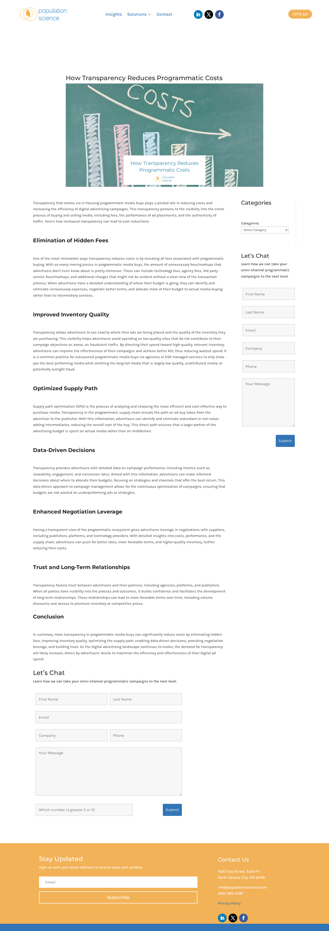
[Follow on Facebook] (219, 14)
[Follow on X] (208, 14)
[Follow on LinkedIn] (198, 14)
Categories (250, 223)
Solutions (136, 15)
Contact (164, 15)
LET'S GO (300, 14)
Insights (113, 15)
